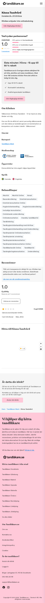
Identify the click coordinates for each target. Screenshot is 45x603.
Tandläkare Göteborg (10, 474)
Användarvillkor (8, 540)
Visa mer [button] (5, 133)
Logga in (5, 567)
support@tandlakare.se (10, 582)
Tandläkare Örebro (9, 496)
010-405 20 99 (7, 577)
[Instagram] (8, 587)
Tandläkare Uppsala (9, 485)
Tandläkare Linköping (10, 506)
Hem (3, 409)
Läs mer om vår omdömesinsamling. (16, 279)
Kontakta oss (7, 535)
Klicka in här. (29, 450)
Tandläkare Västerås (9, 490)
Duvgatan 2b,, (12, 16)
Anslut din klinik (13, 400)
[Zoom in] (40, 343)
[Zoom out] (40, 346)
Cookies (5, 551)
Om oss (5, 529)
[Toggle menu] (41, 3)
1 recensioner (6, 51)
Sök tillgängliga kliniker (12, 26)
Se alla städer (7, 517)
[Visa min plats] (40, 349)
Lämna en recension (11, 301)
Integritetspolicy (8, 545)
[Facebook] (3, 587)
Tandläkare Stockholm (10, 469)
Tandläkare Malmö (9, 480)
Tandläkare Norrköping (10, 501)
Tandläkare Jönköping (10, 512)
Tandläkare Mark (8, 144)
